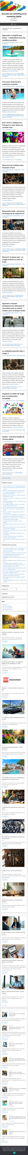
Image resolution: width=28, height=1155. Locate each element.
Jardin (12, 114)
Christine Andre (6, 560)
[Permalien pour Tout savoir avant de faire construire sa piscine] (13, 100)
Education (4, 686)
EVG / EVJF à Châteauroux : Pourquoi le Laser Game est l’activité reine (12, 125)
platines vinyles (18, 250)
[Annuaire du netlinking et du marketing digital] (14, 11)
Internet (11, 1025)
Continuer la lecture (13, 71)
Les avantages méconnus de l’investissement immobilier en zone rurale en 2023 (13, 778)
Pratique (4, 630)
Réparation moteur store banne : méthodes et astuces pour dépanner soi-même (17, 1073)
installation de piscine (19, 115)
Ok (14, 1152)
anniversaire (19, 430)
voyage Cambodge (7, 580)
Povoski (14, 129)
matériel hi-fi (12, 250)
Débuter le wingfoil (6, 75)
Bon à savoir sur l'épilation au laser (10, 571)
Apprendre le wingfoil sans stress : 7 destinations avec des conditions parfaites (13, 37)
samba (16, 296)
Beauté (10, 1115)
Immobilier (4, 776)
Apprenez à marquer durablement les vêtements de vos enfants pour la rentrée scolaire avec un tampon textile (13, 307)
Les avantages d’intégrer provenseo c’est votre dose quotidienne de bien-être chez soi (17, 1118)
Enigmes (4, 204)
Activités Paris (20, 203)
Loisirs (8, 73)
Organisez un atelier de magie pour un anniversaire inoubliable (13, 396)
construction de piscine (10, 115)
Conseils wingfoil (20, 73)
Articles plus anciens (6, 478)
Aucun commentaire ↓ (20, 86)
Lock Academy (18, 204)
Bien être (8, 386)
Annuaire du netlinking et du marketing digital (14, 15)
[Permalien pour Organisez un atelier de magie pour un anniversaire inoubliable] (13, 416)
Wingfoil (19, 75)
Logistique (11, 1042)
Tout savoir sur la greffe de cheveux (10, 574)
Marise (14, 355)
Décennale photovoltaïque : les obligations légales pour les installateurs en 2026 (12, 662)
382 (5, 1005)
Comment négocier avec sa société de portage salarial (14, 486)
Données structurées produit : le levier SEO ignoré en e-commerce (12, 961)
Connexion (5, 604)
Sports (10, 1057)
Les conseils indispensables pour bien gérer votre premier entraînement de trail (17, 1059)
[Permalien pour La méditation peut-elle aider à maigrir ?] (13, 371)
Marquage (8, 345)
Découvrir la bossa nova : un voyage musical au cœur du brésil (12, 259)
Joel (14, 400)
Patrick (13, 86)
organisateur (19, 159)
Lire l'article (4, 641)
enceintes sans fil (5, 250)
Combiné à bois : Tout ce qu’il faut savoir (12, 870)
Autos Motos (5, 715)
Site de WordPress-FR (7, 609)
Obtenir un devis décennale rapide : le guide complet (14, 490)
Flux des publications (7, 606)
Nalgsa (4, 577)
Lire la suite (4, 1022)
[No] (26, 1150)
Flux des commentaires (8, 607)
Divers (8, 344)
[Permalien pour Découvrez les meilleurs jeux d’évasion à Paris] (13, 185)
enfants (3, 345)
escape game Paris (10, 204)
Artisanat (9, 114)
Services (11, 1087)
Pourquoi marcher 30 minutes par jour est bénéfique (13, 507)
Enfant (11, 344)
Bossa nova (19, 295)
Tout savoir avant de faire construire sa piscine (11, 83)
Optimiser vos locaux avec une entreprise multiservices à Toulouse (17, 1089)
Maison (18, 114)
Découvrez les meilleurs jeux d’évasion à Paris (12, 166)
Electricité (5, 660)
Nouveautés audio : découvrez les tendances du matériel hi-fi (13, 212)
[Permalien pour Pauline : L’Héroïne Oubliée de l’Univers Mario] (13, 457)
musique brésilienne (11, 296)
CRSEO (4, 557)
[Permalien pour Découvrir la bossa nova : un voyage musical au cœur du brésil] (13, 279)
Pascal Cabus (15, 42)
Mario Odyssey (20, 472)
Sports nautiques (13, 75)
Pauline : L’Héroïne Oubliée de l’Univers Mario (13, 438)
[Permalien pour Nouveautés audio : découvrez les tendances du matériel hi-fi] (13, 231)
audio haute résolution (21, 249)
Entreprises (12, 1012)
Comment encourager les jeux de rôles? (11, 568)
